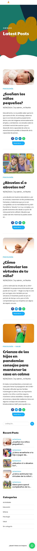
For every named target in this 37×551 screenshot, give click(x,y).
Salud (18, 346)
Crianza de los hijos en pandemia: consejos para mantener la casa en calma (16, 362)
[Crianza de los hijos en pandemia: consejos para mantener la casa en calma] (18, 333)
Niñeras (5, 512)
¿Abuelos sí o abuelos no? (15, 184)
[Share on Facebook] (12, 138)
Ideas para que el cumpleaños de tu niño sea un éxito (21, 485)
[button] (32, 546)
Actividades (7, 502)
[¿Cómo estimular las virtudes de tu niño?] (18, 245)
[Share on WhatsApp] (23, 138)
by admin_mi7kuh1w (22, 107)
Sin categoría (7, 526)
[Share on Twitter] (16, 138)
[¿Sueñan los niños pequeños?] (18, 77)
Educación (6, 507)
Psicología (8, 89)
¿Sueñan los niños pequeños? (21, 443)
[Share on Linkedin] (20, 138)
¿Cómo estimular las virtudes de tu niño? (15, 269)
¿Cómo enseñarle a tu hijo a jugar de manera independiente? (22, 453)
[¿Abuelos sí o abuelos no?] (18, 164)
